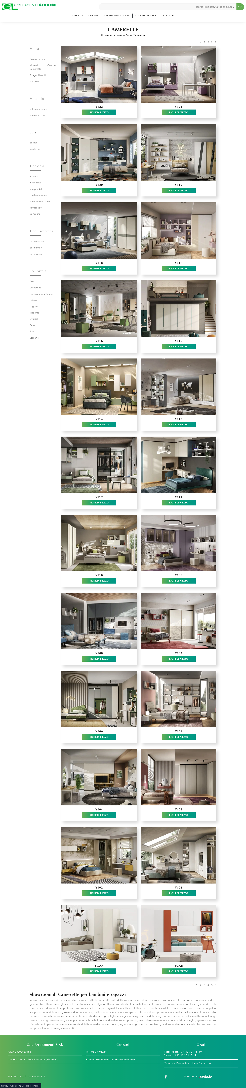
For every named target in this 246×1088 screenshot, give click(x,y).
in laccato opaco (38, 109)
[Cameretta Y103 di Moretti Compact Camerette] (178, 777)
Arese (33, 281)
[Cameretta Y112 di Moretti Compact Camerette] (99, 465)
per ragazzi (36, 254)
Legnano (34, 306)
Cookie (14, 1085)
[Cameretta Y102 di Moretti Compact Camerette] (99, 855)
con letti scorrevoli (40, 201)
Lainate (33, 300)
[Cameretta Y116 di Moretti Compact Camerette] (99, 308)
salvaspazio (36, 207)
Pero (32, 325)
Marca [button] (34, 48)
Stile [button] (33, 132)
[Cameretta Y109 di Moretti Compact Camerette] (178, 543)
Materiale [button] (37, 98)
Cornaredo (35, 287)
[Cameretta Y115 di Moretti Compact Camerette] (178, 308)
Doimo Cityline (38, 59)
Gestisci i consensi (31, 1085)
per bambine (37, 241)
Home (104, 35)
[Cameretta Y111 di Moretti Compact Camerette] (178, 465)
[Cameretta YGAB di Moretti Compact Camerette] (178, 933)
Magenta (34, 312)
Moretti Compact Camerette (43, 67)
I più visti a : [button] (39, 271)
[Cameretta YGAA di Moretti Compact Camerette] (99, 933)
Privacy (4, 1085)
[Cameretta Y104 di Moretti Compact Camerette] (99, 777)
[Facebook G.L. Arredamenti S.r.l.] (165, 1076)
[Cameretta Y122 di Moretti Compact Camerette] (99, 74)
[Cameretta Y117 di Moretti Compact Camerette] (178, 230)
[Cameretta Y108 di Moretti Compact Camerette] (99, 621)
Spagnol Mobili (38, 75)
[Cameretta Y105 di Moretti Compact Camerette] (178, 699)
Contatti (168, 15)
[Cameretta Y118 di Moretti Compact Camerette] (99, 230)
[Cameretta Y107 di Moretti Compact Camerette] (178, 621)
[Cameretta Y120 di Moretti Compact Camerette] (99, 152)
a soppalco (36, 182)
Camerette (139, 35)
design (33, 142)
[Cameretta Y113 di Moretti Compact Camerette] (178, 386)
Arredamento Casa (117, 15)
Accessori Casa (145, 15)
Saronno (34, 337)
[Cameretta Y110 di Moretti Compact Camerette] (99, 543)
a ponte (34, 176)
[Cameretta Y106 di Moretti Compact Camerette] (99, 699)
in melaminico (37, 115)
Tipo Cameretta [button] (42, 231)
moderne (35, 149)
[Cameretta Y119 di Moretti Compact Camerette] (178, 152)
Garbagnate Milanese (41, 294)
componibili (36, 189)
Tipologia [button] (37, 166)
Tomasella (35, 81)
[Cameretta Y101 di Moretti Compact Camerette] (178, 855)
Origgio (34, 319)
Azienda (77, 15)
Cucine (93, 15)
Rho (32, 331)
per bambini (36, 247)
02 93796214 (99, 1051)
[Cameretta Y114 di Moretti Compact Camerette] (99, 386)
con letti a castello (39, 195)
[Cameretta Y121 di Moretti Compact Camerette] (178, 74)
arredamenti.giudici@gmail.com (115, 1059)
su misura (35, 214)
